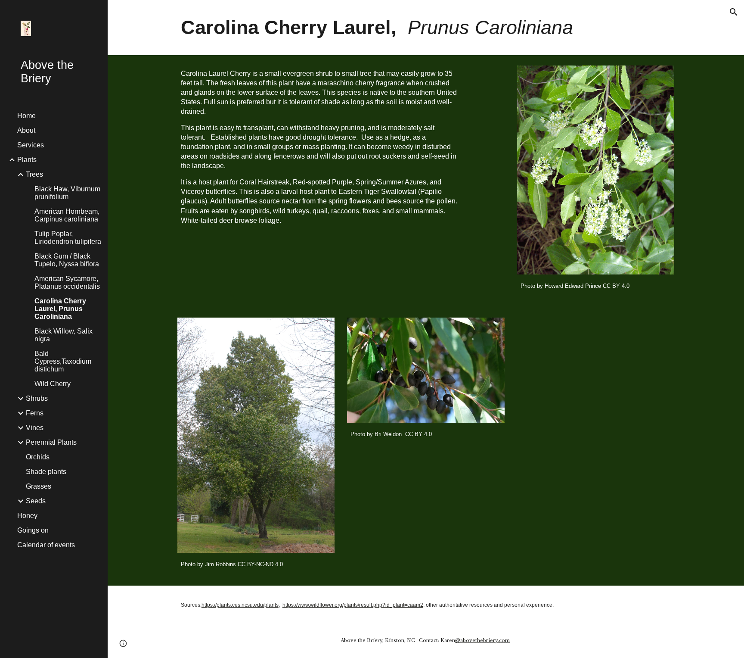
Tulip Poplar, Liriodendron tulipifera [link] (67, 237)
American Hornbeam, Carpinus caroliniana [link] (66, 215)
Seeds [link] (36, 501)
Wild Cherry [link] (52, 383)
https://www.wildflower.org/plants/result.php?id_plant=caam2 (352, 605)
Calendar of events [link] (46, 545)
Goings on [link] (33, 530)
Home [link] (26, 115)
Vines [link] (34, 427)
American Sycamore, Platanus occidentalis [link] (67, 282)
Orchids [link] (38, 457)
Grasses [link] (38, 486)
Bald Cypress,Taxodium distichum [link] (62, 361)
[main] (425, 27)
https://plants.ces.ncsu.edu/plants (240, 605)
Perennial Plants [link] (51, 442)
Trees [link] (34, 174)
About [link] (26, 130)
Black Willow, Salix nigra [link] (63, 335)
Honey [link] (27, 515)
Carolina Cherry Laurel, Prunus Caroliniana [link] (60, 308)
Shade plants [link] (46, 471)
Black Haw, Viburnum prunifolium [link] (67, 192)
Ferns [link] (34, 413)
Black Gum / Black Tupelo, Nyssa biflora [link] (66, 260)
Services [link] (30, 145)
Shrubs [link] (37, 398)
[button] (733, 12)
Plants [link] (27, 159)
